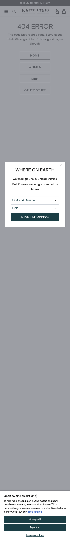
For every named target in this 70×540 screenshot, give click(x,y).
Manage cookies (35, 535)
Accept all (35, 519)
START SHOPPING (35, 216)
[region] (35, 515)
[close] (61, 165)
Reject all (35, 527)
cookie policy (35, 512)
